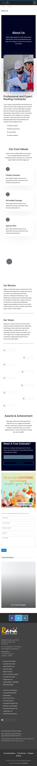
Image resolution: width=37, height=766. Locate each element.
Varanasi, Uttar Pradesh (9, 661)
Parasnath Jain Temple (9, 677)
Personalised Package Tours (10, 703)
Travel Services (21, 753)
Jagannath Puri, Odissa (9, 664)
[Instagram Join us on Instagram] (25, 618)
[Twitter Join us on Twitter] (18, 618)
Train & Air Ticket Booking (10, 690)
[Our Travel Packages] (18, 585)
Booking (18, 755)
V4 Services (25, 763)
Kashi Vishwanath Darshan (10, 713)
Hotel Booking (7, 695)
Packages (30, 753)
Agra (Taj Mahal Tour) (8, 666)
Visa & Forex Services (8, 698)
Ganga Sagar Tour (8, 679)
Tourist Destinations (9, 753)
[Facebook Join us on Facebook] (12, 618)
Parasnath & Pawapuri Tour (10, 708)
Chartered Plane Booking (9, 692)
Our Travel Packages (18, 605)
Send (3, 550)
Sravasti (5, 674)
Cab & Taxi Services (8, 700)
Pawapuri (9, 671)
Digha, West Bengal (8, 684)
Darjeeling (15, 682)
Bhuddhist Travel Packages (10, 706)
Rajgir (4, 671)
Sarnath (10, 674)
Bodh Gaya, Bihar (7, 669)
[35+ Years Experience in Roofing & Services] (9, 261)
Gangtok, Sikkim (7, 682)
